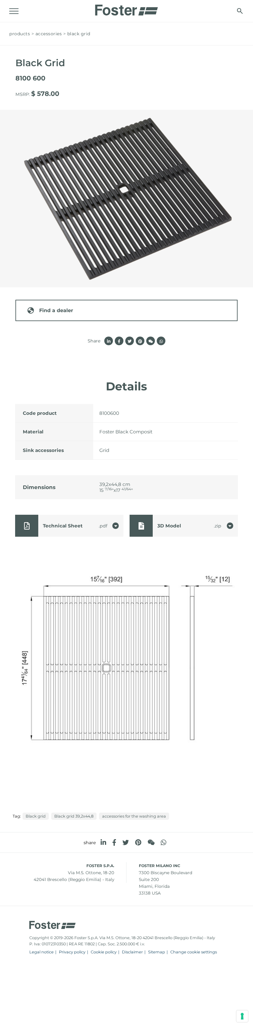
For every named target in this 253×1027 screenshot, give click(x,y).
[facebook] (114, 842)
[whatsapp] (163, 842)
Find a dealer (56, 310)
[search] (240, 11)
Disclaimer (132, 952)
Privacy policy (72, 952)
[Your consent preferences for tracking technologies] (242, 1016)
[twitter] (125, 842)
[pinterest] (138, 842)
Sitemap (156, 952)
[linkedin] (103, 842)
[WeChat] (151, 842)
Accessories (48, 34)
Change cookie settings (193, 952)
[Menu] (14, 11)
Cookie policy (104, 952)
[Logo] (126, 8)
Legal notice (41, 952)
